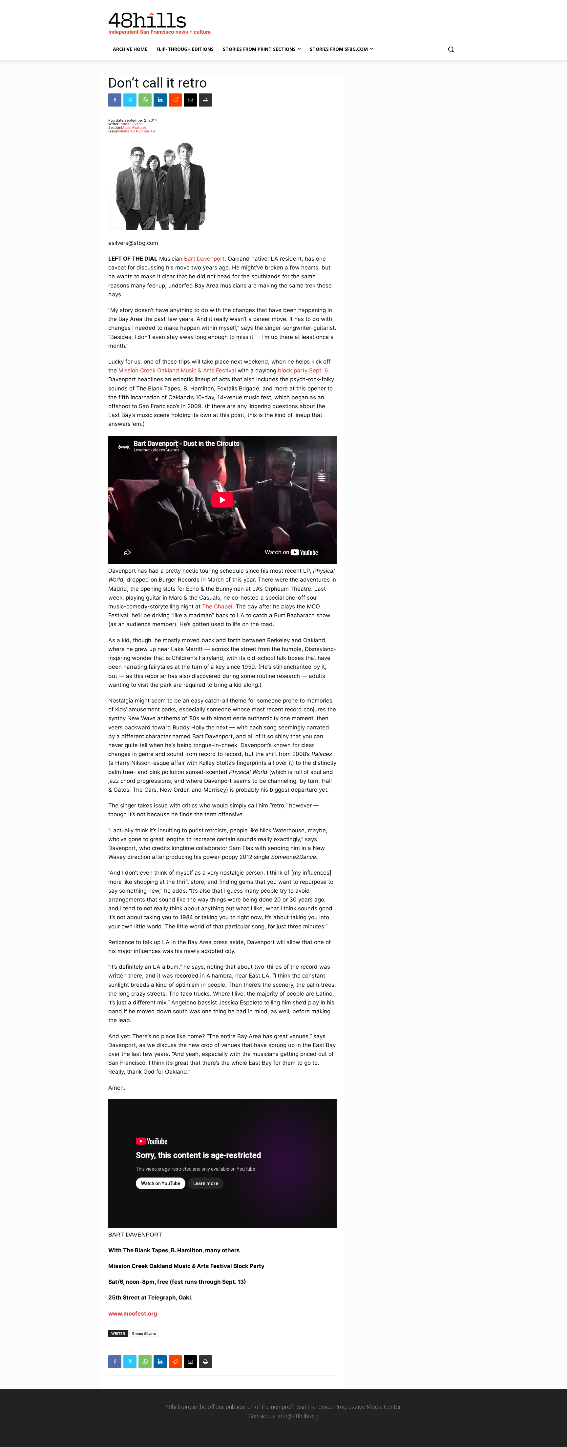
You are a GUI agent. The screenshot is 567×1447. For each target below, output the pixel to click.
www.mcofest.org (132, 1313)
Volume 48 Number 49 (136, 131)
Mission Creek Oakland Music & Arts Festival (177, 370)
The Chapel (217, 606)
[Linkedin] (160, 100)
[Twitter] (129, 100)
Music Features (134, 127)
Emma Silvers (130, 124)
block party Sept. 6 (303, 370)
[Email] (190, 100)
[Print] (205, 100)
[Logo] (160, 22)
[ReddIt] (175, 100)
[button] (451, 49)
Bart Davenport (204, 258)
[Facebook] (114, 100)
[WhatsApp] (145, 100)
